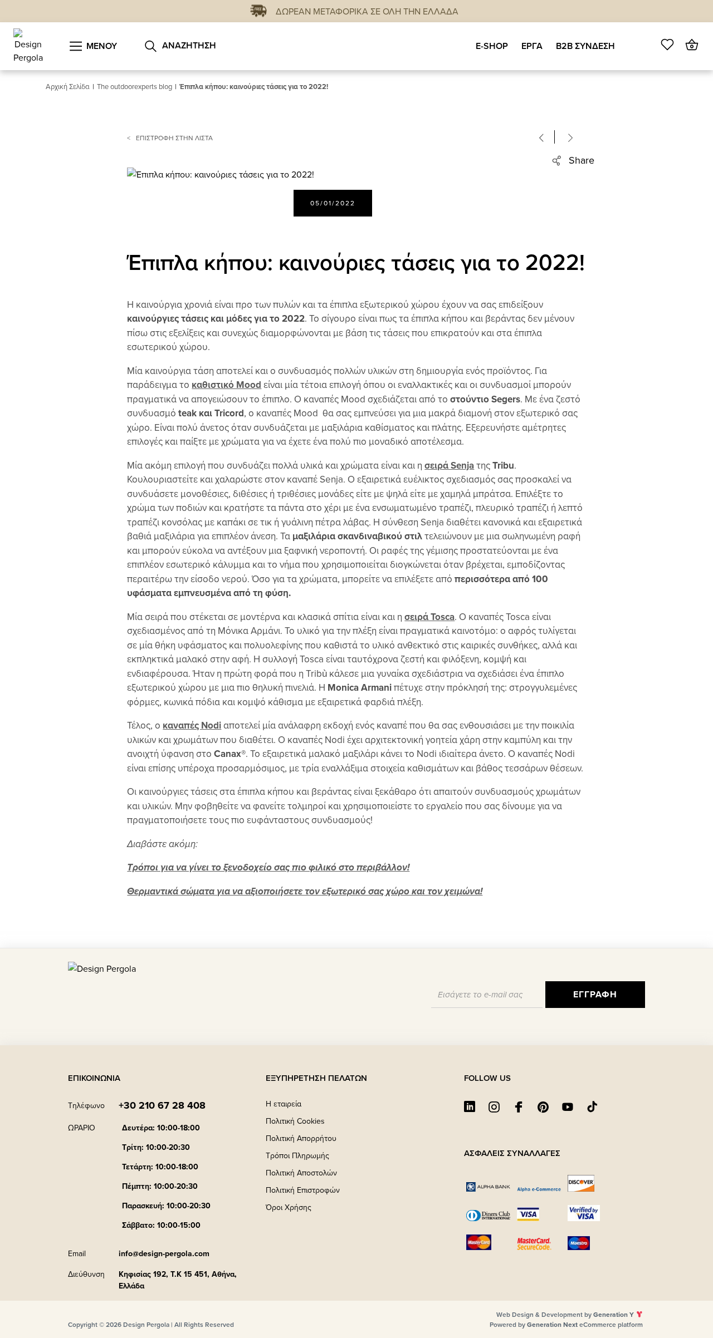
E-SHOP (492, 46)
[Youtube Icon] (567, 1106)
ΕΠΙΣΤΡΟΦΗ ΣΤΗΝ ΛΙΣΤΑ (174, 137)
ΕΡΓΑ (532, 46)
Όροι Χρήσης (288, 1207)
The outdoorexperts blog (134, 86)
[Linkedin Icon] (469, 1106)
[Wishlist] (667, 44)
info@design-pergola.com (164, 1253)
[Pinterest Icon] (543, 1106)
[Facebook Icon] (518, 1106)
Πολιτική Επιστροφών (303, 1190)
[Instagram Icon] (494, 1106)
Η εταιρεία (283, 1103)
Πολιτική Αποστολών (301, 1172)
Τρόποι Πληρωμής (297, 1155)
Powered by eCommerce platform (566, 1324)
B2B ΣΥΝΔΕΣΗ (585, 46)
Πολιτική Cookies (295, 1121)
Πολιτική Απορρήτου (301, 1138)
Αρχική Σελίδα (68, 86)
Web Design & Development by (565, 1314)
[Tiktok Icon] (592, 1106)
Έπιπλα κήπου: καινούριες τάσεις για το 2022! (253, 86)
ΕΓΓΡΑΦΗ (595, 994)
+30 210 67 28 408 (162, 1105)
